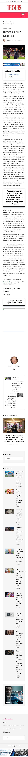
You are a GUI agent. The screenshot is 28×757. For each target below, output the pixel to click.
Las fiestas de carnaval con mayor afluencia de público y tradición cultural (19, 599)
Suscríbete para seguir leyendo (14, 75)
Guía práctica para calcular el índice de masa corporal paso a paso (19, 637)
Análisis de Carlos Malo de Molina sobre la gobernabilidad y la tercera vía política (20, 555)
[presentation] (4, 433)
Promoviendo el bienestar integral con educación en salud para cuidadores (20, 478)
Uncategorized (7, 28)
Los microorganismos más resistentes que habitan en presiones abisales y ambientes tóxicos (21, 577)
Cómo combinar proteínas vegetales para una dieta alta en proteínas (19, 496)
